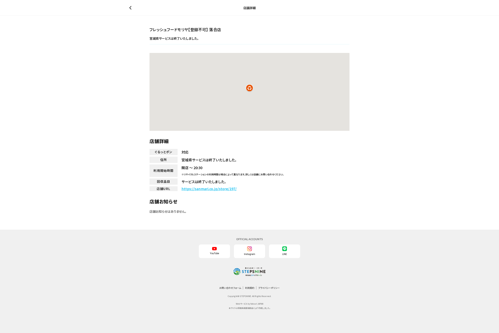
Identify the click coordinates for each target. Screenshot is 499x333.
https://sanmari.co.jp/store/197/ (209, 188)
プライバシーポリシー (269, 287)
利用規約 (249, 287)
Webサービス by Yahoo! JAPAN (249, 303)
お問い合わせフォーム (230, 287)
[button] (249, 88)
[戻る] (131, 7)
